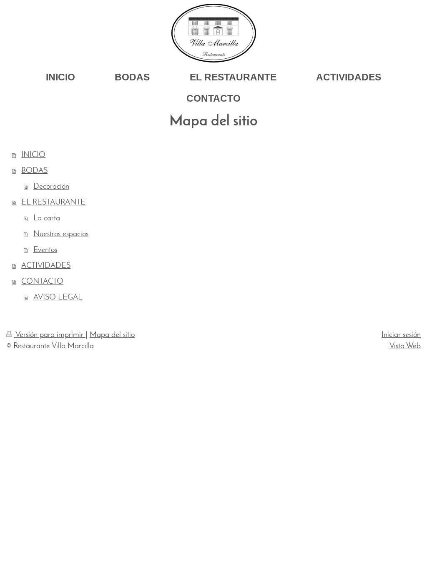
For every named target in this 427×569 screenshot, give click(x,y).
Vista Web (405, 346)
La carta (46, 218)
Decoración (51, 187)
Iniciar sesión (401, 335)
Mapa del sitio (112, 335)
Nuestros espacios (60, 234)
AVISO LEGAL (58, 298)
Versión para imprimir (49, 335)
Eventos (45, 250)
